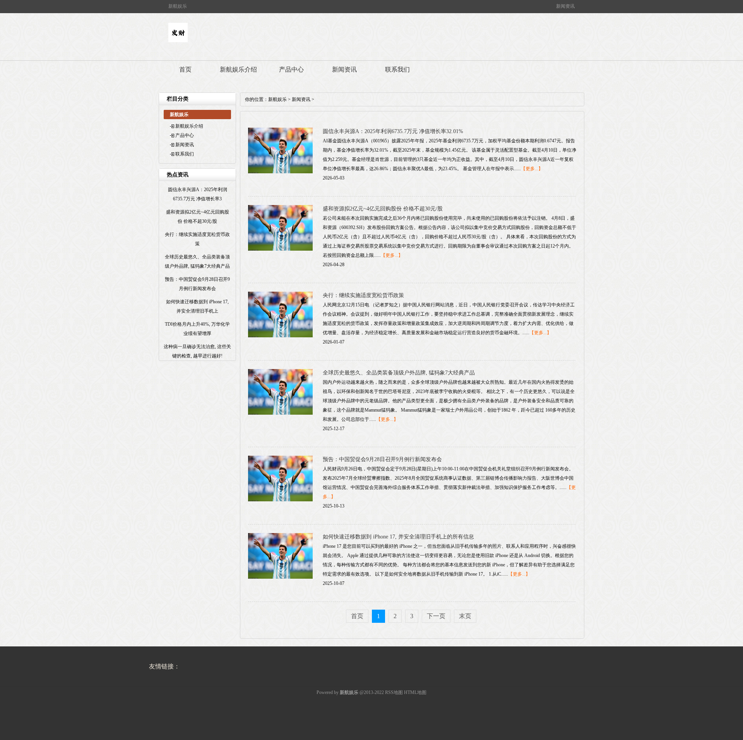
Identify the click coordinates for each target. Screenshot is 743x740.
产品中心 (291, 69)
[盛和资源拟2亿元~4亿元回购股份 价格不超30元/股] (280, 249)
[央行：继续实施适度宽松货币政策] (280, 335)
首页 (185, 69)
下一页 (436, 616)
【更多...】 (532, 168)
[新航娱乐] (178, 40)
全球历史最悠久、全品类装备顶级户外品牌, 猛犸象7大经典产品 (399, 373)
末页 (465, 616)
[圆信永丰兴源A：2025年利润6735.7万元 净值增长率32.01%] (280, 171)
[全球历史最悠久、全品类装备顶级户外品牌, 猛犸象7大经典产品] (280, 413)
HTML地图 (415, 692)
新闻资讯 (344, 69)
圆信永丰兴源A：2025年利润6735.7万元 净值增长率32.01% (393, 131)
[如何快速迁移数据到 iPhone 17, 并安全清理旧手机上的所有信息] (280, 577)
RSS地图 (394, 692)
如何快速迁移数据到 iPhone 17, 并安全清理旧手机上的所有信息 (398, 537)
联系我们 (397, 69)
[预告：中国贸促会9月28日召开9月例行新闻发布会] (280, 499)
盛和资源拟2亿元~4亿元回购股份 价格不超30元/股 (383, 209)
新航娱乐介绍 (238, 69)
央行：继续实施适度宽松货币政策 (363, 295)
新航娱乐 (277, 99)
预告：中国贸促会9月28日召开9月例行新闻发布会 (382, 459)
